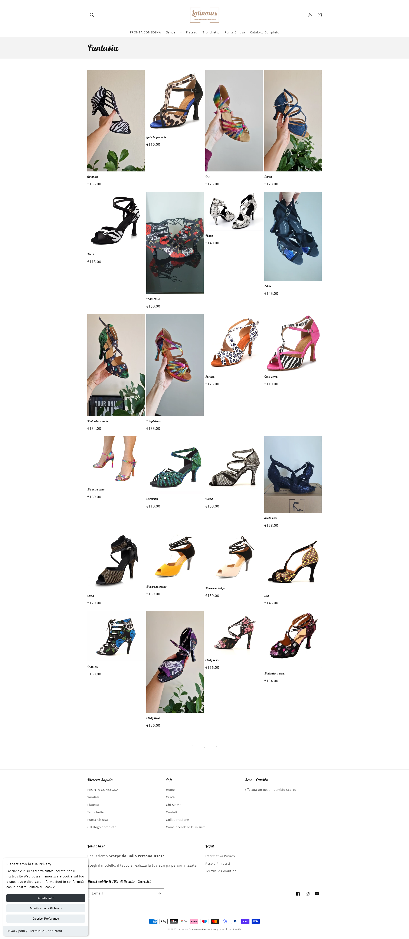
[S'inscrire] (159, 893)
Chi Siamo (173, 805)
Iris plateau (153, 421)
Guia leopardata (156, 137)
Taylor (209, 235)
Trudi (90, 254)
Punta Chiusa (97, 820)
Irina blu (92, 667)
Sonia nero (271, 518)
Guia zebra (271, 376)
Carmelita (152, 499)
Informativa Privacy (220, 856)
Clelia (90, 596)
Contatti (172, 812)
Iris (207, 176)
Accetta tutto (45, 898)
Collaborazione (177, 820)
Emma (268, 176)
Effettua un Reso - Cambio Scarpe (271, 790)
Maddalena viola (274, 673)
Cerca (170, 797)
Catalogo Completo (101, 827)
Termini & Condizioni (45, 931)
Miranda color (96, 489)
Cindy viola (153, 718)
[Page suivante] (216, 747)
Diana (209, 499)
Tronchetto (95, 812)
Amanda (92, 176)
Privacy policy (16, 931)
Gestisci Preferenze (46, 918)
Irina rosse (153, 299)
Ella (266, 596)
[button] (92, 15)
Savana (210, 376)
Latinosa (183, 929)
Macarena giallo (156, 586)
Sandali (93, 797)
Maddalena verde (97, 421)
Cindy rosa (212, 660)
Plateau (93, 805)
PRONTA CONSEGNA (102, 790)
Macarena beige (215, 588)
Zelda (267, 286)
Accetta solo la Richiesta (45, 908)
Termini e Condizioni (221, 871)
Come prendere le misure (186, 827)
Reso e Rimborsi (217, 863)
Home (170, 790)
